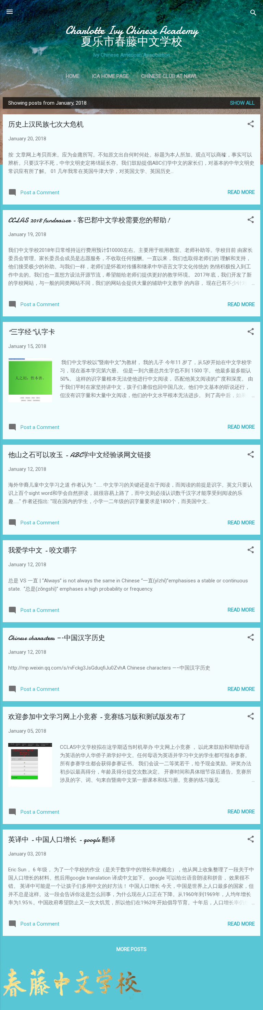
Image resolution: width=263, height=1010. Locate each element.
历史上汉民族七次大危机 (46, 124)
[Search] (253, 13)
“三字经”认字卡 (31, 332)
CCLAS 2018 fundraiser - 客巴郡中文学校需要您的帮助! (89, 220)
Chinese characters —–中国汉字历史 (56, 637)
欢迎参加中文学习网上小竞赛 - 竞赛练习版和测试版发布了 (97, 716)
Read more (241, 192)
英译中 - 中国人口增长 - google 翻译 (61, 839)
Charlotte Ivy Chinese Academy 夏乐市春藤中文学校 (131, 36)
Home (72, 76)
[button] (251, 125)
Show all (242, 103)
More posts (131, 949)
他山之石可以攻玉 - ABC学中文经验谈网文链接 (79, 455)
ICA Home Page (110, 76)
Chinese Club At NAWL (169, 76)
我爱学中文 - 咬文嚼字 (42, 550)
